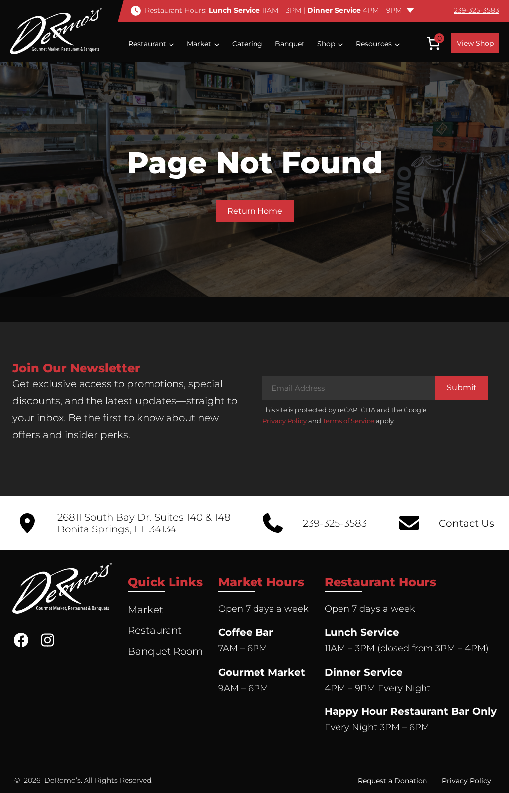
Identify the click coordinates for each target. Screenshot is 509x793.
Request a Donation (392, 780)
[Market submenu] (217, 44)
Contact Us (466, 523)
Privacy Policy (284, 421)
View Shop (475, 43)
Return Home (254, 211)
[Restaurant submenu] (171, 44)
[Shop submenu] (340, 44)
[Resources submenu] (397, 44)
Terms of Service (348, 421)
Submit (462, 387)
